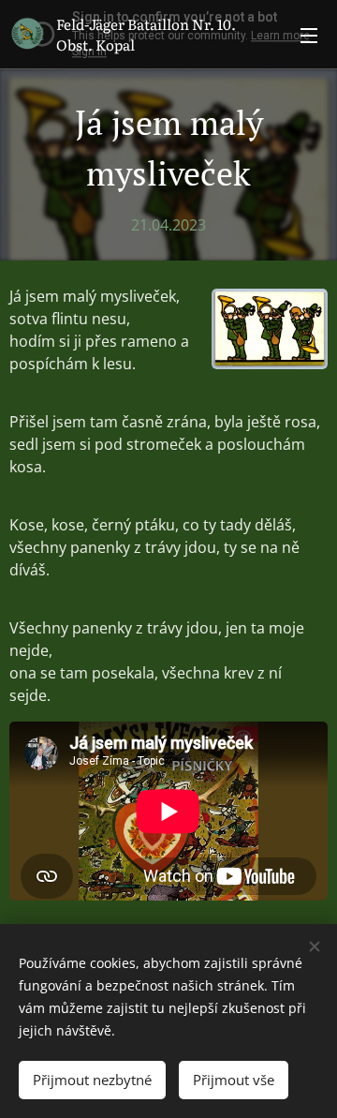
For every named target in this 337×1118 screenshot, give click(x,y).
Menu (309, 34)
